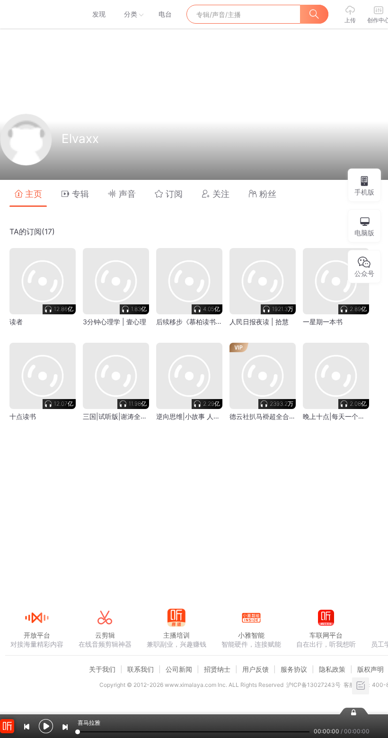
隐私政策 (332, 669)
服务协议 (294, 669)
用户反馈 (255, 669)
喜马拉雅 (36, 14)
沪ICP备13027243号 (313, 684)
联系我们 (140, 669)
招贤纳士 (217, 669)
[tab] (28, 193)
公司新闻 (179, 669)
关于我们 (102, 669)
